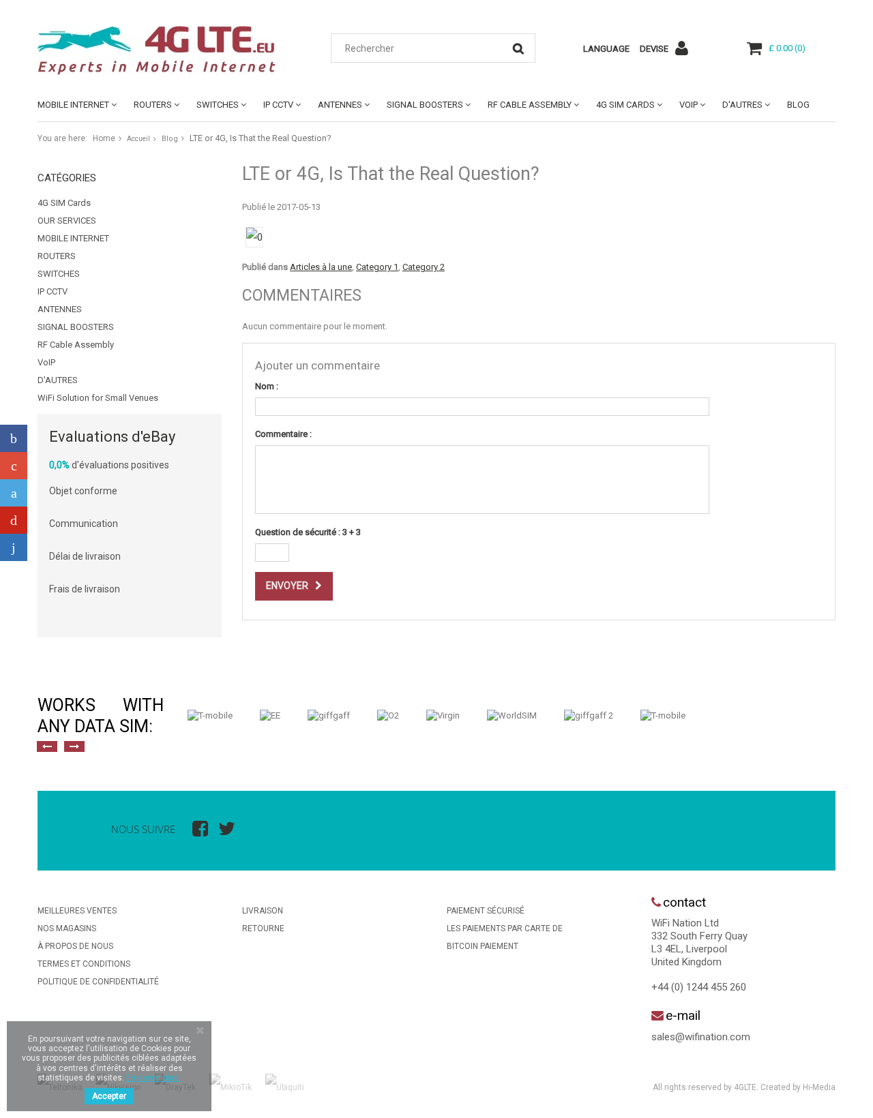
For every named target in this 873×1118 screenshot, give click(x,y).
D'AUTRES (742, 105)
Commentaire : (283, 434)
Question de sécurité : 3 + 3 (308, 532)
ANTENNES (340, 105)
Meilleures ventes (77, 911)
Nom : (266, 386)
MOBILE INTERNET (73, 105)
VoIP (688, 105)
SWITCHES (217, 105)
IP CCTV (278, 105)
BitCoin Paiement (482, 946)
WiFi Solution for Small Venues (98, 398)
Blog (798, 105)
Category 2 (423, 267)
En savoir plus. (153, 1078)
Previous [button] (47, 746)
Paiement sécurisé (485, 911)
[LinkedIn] (13, 547)
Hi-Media (819, 1087)
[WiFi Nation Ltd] (164, 50)
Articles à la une (321, 267)
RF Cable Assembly (530, 105)
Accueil (138, 138)
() (787, 48)
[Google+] (13, 465)
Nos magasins (67, 928)
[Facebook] (13, 438)
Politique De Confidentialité (98, 981)
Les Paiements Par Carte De (505, 928)
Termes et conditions (84, 964)
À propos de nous (75, 946)
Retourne (263, 928)
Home (104, 138)
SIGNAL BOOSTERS (425, 105)
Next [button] (74, 746)
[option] (210, 715)
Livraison (262, 911)
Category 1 (377, 267)
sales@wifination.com (700, 1037)
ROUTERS (153, 105)
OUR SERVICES (67, 220)
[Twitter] (13, 493)
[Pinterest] (13, 520)
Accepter (109, 1096)
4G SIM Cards (625, 105)
